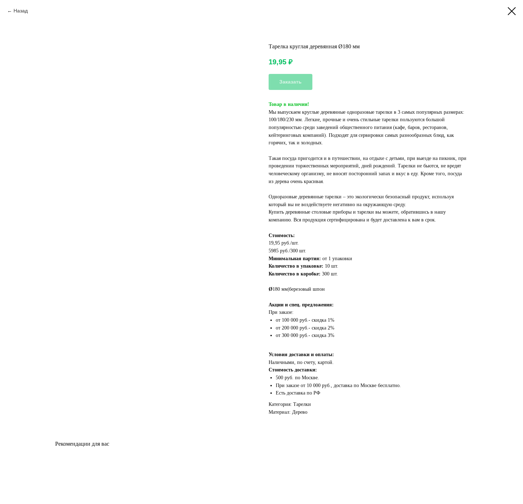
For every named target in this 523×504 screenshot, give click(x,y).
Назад (21, 11)
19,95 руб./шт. (284, 243)
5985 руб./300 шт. (287, 250)
